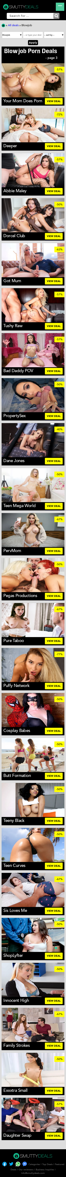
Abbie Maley (14, 191)
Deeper (10, 146)
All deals (13, 25)
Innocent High (16, 1000)
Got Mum (12, 281)
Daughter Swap (17, 1135)
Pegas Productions (20, 596)
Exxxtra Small (15, 1090)
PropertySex (14, 416)
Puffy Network (16, 686)
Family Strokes (16, 1045)
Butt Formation (17, 776)
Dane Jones (13, 461)
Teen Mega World (19, 506)
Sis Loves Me (15, 910)
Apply (33, 42)
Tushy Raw (12, 326)
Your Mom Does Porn (22, 101)
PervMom (12, 551)
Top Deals (47, 1164)
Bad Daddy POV (18, 371)
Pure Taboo (13, 641)
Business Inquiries (45, 1169)
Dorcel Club (14, 236)
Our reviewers (26, 1169)
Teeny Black (13, 820)
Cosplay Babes (16, 731)
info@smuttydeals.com (33, 1173)
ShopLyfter (13, 955)
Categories (34, 1164)
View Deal (54, 101)
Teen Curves (14, 865)
